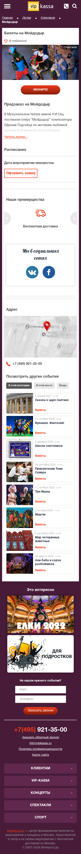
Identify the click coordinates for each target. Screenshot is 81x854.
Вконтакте (32, 272)
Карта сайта (40, 755)
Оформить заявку (21, 173)
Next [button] (73, 218)
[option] (40, 219)
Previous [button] (7, 218)
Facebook (49, 272)
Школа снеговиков (49, 446)
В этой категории (19, 385)
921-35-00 (40, 730)
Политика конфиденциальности (40, 749)
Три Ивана (42, 491)
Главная (7, 18)
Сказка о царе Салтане (52, 400)
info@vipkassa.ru (40, 743)
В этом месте (44, 385)
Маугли (40, 514)
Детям (26, 18)
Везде (63, 385)
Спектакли (48, 18)
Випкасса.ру (16, 831)
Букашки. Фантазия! (49, 423)
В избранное (18, 41)
